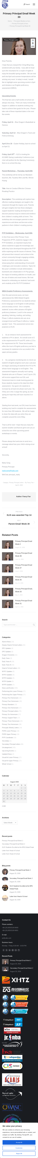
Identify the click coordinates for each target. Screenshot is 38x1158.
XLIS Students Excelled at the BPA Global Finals (18, 847)
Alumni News (6, 642)
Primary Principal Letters (11, 40)
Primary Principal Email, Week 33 (24, 590)
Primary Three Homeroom (10, 721)
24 (4, 799)
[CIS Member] (12, 1069)
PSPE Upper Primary (9, 734)
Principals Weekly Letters (10, 727)
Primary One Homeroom (10, 708)
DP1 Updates (6, 648)
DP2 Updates (6, 651)
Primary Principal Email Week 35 (23, 578)
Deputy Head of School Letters (12, 645)
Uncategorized (7, 747)
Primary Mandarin (8, 704)
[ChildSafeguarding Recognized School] (12, 1061)
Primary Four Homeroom (10, 701)
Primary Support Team (9, 718)
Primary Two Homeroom (10, 724)
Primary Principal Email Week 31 (23, 602)
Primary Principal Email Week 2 (23, 542)
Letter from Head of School (11, 850)
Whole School (6, 764)
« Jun (4, 806)
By (29, 482)
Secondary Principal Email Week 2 (13, 844)
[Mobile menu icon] (34, 4)
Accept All (19, 1142)
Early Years (6, 658)
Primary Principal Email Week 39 (23, 554)
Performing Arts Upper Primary (12, 694)
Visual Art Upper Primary (10, 761)
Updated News (7, 754)
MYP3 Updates (7, 678)
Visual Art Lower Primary (10, 757)
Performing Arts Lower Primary (12, 691)
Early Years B (6, 665)
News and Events (8, 688)
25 (7, 799)
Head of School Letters (9, 668)
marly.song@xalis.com (10, 471)
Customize (19, 1148)
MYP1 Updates (7, 671)
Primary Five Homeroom (10, 698)
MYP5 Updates (7, 685)
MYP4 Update (6, 681)
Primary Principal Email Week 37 (23, 566)
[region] (19, 1140)
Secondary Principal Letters (11, 744)
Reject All (19, 1153)
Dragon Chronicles (8, 655)
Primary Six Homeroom (10, 714)
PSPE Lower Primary (9, 731)
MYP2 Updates (7, 675)
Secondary (5, 741)
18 (7, 796)
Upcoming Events (8, 751)
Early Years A (6, 661)
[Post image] (7, 544)
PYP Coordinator (7, 737)
